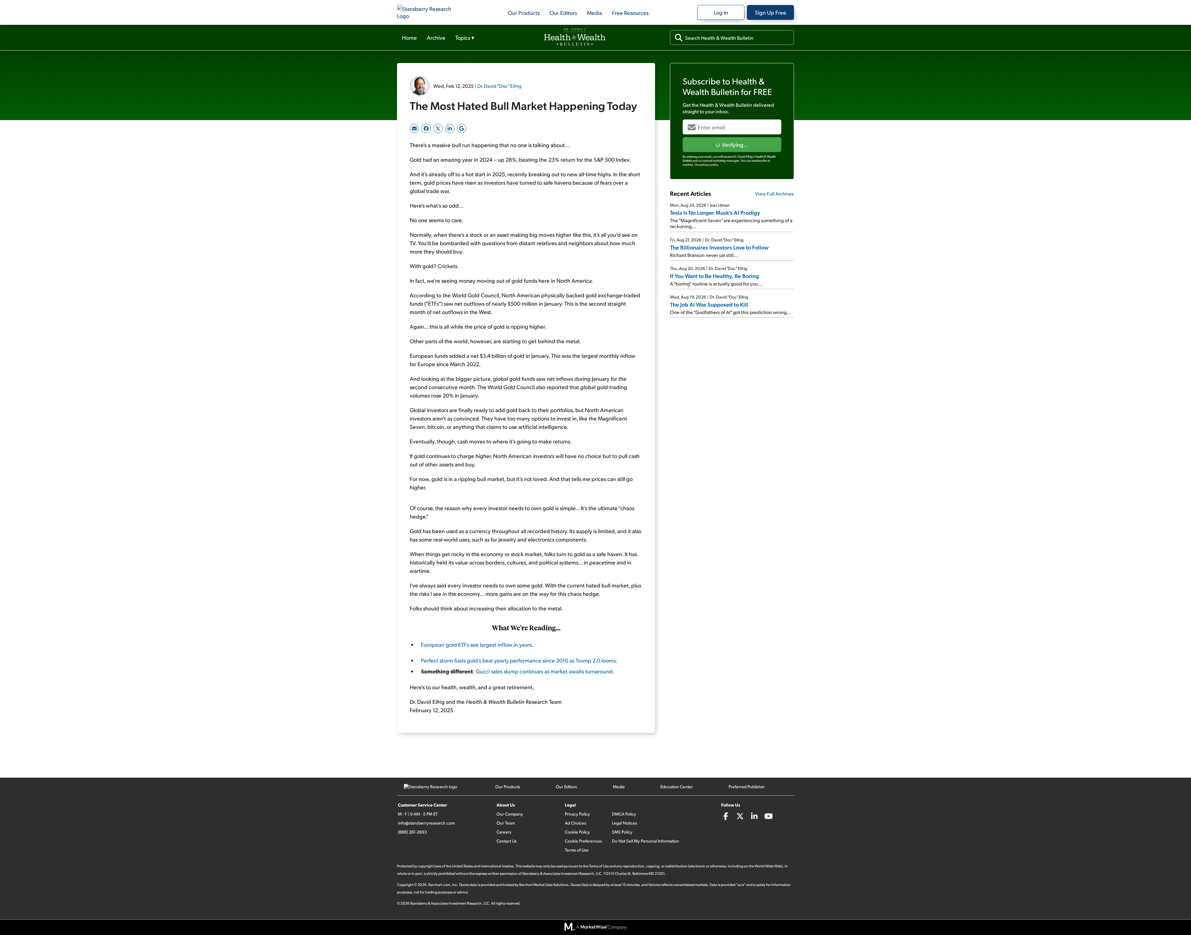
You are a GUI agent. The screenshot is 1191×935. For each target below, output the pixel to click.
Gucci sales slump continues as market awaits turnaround (544, 671)
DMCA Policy (624, 813)
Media (594, 12)
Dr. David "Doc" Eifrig (499, 86)
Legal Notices (624, 822)
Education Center (676, 786)
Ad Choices (575, 822)
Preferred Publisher (747, 786)
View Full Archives (774, 193)
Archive (436, 37)
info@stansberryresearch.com (426, 822)
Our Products (524, 12)
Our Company (510, 813)
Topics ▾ (464, 37)
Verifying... (735, 144)
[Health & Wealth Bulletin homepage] (575, 37)
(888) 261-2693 (412, 831)
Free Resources (630, 12)
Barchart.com (439, 884)
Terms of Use (577, 849)
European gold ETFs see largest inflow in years (476, 644)
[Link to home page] (428, 12)
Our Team (506, 822)
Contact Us (507, 840)
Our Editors (563, 12)
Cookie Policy (577, 831)
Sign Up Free (770, 12)
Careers (504, 831)
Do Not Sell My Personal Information (645, 840)
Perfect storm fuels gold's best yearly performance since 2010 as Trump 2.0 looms (518, 660)
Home (409, 37)
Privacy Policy (577, 813)
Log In (721, 12)
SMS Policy (622, 831)
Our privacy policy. (706, 164)
